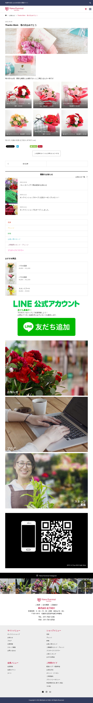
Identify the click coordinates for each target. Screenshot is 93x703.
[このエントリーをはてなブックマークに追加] (17, 146)
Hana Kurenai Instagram (48, 576)
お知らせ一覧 (80, 177)
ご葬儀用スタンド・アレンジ (18, 245)
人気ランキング (51, 654)
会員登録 (10, 666)
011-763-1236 (49, 617)
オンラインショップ (13, 634)
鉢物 (9, 233)
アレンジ (11, 228)
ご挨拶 (37, 605)
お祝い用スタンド (14, 239)
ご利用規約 (49, 676)
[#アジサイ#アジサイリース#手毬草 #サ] (69, 586)
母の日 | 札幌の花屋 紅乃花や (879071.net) (20, 140)
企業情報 (10, 644)
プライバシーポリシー (53, 679)
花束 (9, 222)
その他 (48, 686)
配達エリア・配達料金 (53, 666)
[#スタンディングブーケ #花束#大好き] (38, 586)
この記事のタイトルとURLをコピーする (46, 153)
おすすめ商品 (50, 657)
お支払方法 (49, 670)
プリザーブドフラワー (16, 250)
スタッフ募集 (11, 647)
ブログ (9, 641)
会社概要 (46, 605)
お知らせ (10, 637)
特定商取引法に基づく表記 (54, 683)
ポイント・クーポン (52, 673)
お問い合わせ (11, 650)
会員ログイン (11, 670)
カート (9, 673)
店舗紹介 (54, 605)
